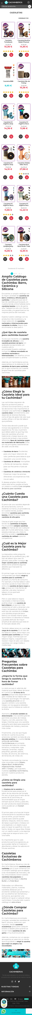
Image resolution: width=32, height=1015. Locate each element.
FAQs (18, 1003)
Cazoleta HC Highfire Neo (24, 204)
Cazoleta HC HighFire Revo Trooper (24, 123)
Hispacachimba (8, 767)
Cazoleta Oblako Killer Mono (24, 163)
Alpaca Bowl (7, 764)
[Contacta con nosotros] (16, 953)
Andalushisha (18, 764)
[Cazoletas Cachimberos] (16, 653)
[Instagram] (12, 981)
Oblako (22, 762)
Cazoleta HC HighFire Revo (8, 204)
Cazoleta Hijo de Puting (24, 82)
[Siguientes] (21, 273)
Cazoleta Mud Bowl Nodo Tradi (24, 245)
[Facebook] (15, 981)
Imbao (25, 611)
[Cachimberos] (13, 2)
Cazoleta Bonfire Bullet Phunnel (24, 41)
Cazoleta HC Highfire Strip (8, 163)
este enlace (16, 902)
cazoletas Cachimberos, (18, 771)
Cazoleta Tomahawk (8, 41)
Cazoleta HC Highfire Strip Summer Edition (8, 123)
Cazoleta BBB (8, 81)
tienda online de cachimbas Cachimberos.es (16, 741)
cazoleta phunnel (12, 701)
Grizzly (10, 769)
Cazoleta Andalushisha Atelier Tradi (8, 246)
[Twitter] (19, 981)
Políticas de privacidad (17, 1001)
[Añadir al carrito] (11, 55)
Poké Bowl (14, 881)
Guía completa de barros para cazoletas (16, 487)
